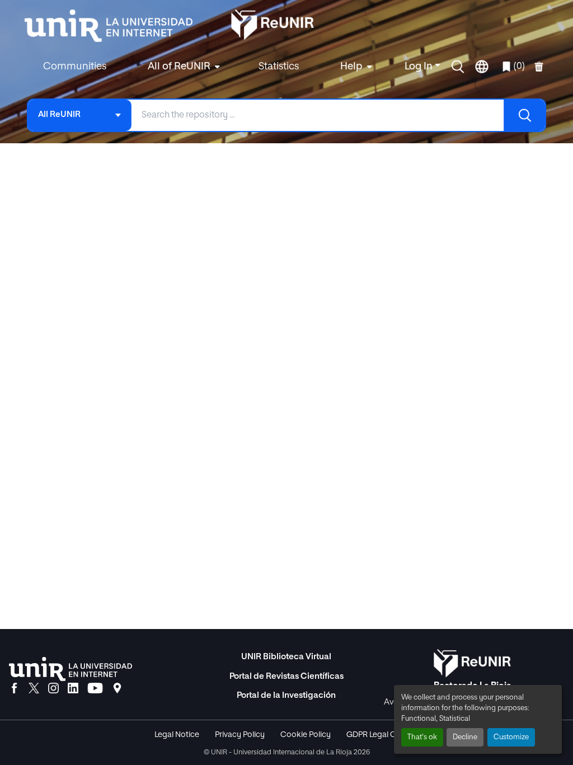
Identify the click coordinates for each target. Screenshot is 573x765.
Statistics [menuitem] (279, 67)
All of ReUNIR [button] (179, 67)
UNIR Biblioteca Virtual (286, 657)
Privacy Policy (240, 735)
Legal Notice (176, 735)
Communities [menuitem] (74, 67)
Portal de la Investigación (286, 695)
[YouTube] (95, 689)
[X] (34, 689)
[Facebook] (14, 689)
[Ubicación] (117, 689)
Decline (465, 737)
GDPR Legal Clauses (382, 735)
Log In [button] (420, 67)
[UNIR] (70, 669)
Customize (511, 737)
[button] (457, 66)
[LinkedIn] (73, 689)
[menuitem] (182, 66)
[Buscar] (524, 115)
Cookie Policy (305, 735)
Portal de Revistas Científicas (286, 676)
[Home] (114, 26)
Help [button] (351, 67)
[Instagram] (53, 689)
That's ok (422, 737)
